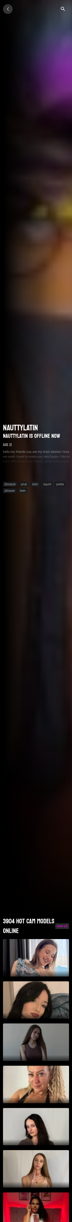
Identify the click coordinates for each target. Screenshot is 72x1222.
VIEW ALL (62, 926)
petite (60, 484)
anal (24, 484)
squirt (47, 484)
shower (10, 490)
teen (23, 490)
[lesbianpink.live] (8, 9)
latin (35, 484)
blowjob (10, 484)
